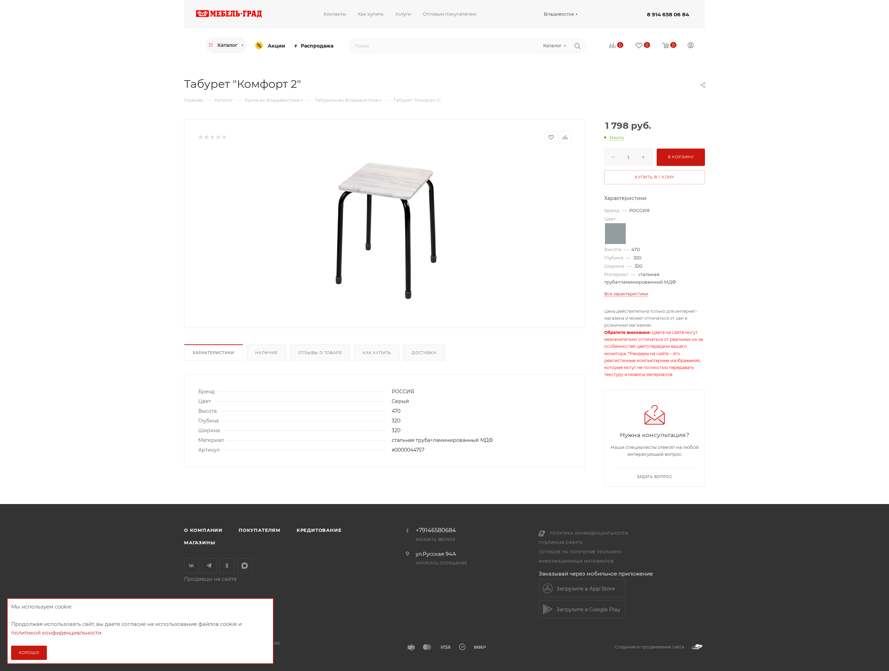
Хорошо (29, 652)
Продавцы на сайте (210, 579)
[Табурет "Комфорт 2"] (384, 230)
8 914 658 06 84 (668, 14)
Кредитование (319, 530)
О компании (203, 530)
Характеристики (213, 352)
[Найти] (577, 46)
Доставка (424, 352)
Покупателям (260, 530)
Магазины (199, 542)
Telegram (209, 565)
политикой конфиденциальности (56, 632)
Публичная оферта (561, 542)
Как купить (377, 352)
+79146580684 (436, 530)
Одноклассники (226, 565)
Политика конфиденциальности (589, 533)
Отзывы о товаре (320, 352)
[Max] (244, 565)
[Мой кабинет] (691, 46)
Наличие (266, 352)
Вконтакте (191, 565)
